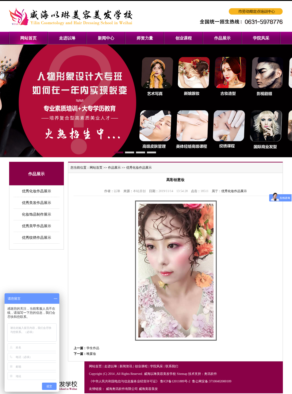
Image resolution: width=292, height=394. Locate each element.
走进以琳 (110, 366)
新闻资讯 (126, 366)
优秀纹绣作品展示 (36, 237)
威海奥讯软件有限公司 (122, 389)
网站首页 (96, 167)
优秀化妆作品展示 (36, 191)
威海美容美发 (148, 389)
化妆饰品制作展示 (36, 214)
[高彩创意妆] (176, 339)
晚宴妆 (91, 353)
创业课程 (141, 366)
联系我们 (171, 366)
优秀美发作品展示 (36, 203)
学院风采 (156, 366)
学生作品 (92, 348)
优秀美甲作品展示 (36, 226)
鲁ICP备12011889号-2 (175, 381)
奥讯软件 (210, 374)
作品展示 (114, 167)
